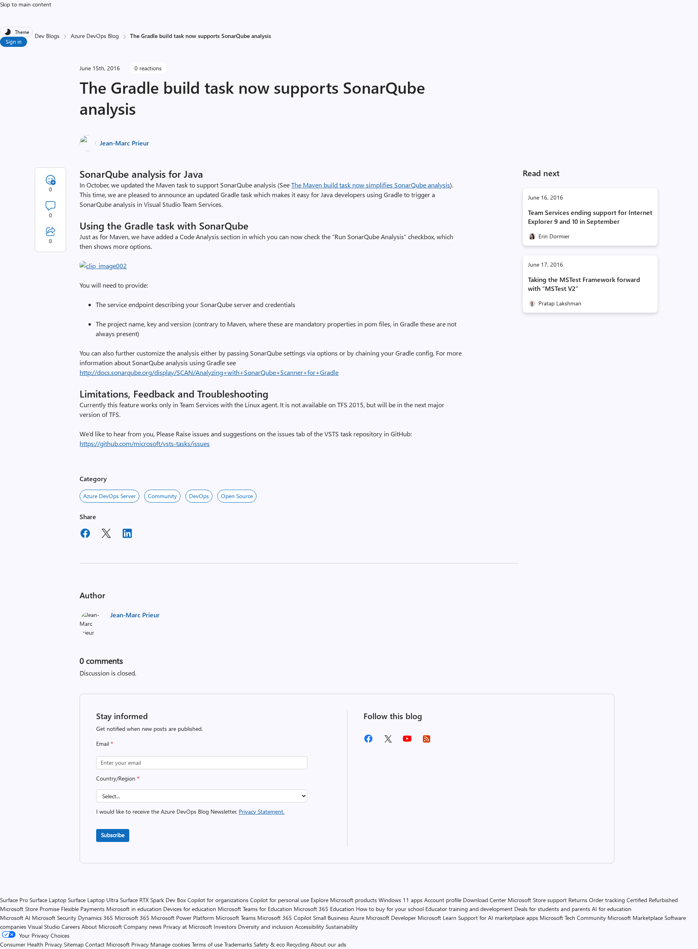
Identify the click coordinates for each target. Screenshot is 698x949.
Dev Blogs (47, 36)
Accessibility (309, 926)
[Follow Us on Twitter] (388, 741)
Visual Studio (44, 926)
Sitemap (74, 944)
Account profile (442, 900)
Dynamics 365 (95, 918)
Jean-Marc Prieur (124, 143)
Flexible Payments (83, 909)
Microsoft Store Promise (29, 909)
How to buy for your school (390, 909)
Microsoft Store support (537, 900)
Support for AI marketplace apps (498, 918)
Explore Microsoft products (344, 900)
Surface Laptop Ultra (93, 900)
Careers (70, 926)
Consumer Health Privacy (31, 944)
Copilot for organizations (217, 900)
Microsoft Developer (391, 918)
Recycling (297, 944)
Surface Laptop (47, 900)
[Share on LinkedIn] (127, 534)
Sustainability (342, 926)
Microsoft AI (15, 918)
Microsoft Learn (437, 918)
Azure (357, 918)
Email (104, 743)
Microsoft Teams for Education (255, 909)
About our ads (328, 944)
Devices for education (189, 909)
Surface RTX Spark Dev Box (153, 900)
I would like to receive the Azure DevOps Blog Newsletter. (190, 811)
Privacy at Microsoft (187, 926)
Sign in (13, 41)
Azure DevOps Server (109, 496)
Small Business (331, 918)
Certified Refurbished (652, 900)
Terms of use (207, 944)
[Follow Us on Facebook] (368, 741)
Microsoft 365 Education (324, 909)
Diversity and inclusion (265, 926)
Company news (143, 926)
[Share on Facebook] (85, 534)
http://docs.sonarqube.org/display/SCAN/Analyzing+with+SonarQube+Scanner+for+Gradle (209, 372)
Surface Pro (14, 900)
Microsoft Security (54, 918)
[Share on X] (106, 534)
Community (162, 496)
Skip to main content (25, 4)
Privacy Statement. (261, 811)
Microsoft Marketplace (635, 918)
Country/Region (117, 778)
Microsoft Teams (236, 918)
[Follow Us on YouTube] (407, 741)
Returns (577, 900)
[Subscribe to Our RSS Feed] (426, 741)
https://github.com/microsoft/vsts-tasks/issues (145, 443)
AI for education (611, 909)
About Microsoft (102, 926)
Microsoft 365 (132, 918)
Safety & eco (269, 944)
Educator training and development (469, 909)
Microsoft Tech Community (573, 918)
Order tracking (607, 900)
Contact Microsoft (107, 944)
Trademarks (238, 944)
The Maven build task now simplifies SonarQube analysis (370, 185)
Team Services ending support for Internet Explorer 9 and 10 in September (590, 216)
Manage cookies (170, 944)
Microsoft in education (134, 909)
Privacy (140, 944)
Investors (225, 926)
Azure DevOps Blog (95, 36)
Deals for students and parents (552, 909)
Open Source (237, 496)
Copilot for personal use (279, 900)
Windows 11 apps (400, 900)
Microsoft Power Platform (182, 918)
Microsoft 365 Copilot (284, 918)
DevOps (199, 496)
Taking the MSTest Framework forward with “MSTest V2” (584, 283)
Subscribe (112, 835)
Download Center (484, 900)
